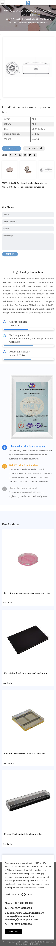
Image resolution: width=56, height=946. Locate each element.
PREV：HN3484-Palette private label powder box (24, 183)
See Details (8, 603)
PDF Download (34, 148)
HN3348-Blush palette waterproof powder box (25, 673)
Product (16, 19)
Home (7, 19)
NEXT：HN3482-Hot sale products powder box (23, 187)
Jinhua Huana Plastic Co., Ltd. (25, 942)
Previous (0, 34)
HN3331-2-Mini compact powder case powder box (27, 592)
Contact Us (11, 148)
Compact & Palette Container (36, 19)
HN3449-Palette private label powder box (23, 834)
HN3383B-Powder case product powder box (24, 753)
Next (0, 99)
